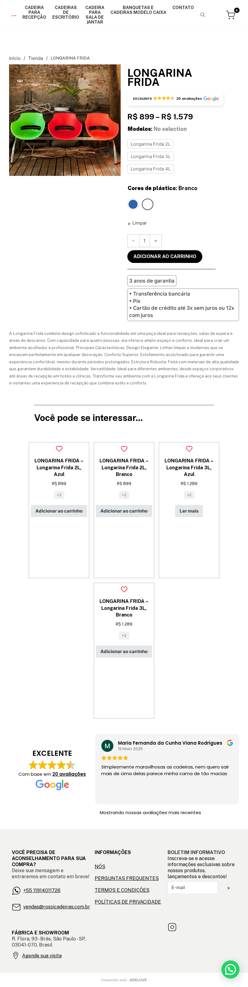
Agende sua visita (42, 956)
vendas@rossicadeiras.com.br (56, 907)
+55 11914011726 (41, 890)
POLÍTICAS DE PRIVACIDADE (128, 902)
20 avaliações (69, 774)
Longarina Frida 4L (151, 169)
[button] (112, 72)
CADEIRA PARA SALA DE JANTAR (94, 14)
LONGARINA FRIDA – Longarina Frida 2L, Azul (58, 467)
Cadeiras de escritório (65, 12)
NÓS (100, 866)
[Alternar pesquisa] (203, 15)
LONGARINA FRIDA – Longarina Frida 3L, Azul (189, 467)
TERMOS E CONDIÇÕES (122, 890)
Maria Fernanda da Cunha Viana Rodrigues (170, 743)
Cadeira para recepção (34, 12)
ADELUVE (138, 980)
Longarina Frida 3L (151, 156)
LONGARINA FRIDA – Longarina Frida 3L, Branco (124, 608)
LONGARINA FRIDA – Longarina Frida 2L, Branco (124, 467)
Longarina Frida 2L (150, 144)
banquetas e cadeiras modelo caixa (138, 10)
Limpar (139, 223)
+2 (59, 495)
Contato (183, 7)
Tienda (35, 58)
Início (15, 58)
